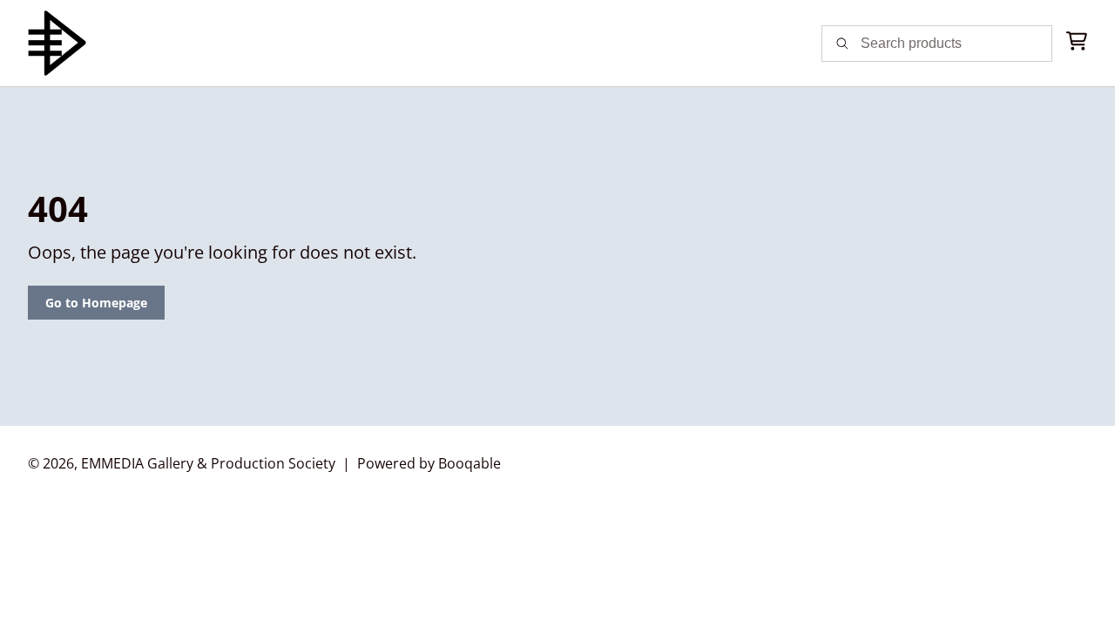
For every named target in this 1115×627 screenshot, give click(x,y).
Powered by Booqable (429, 463)
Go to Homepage (96, 302)
